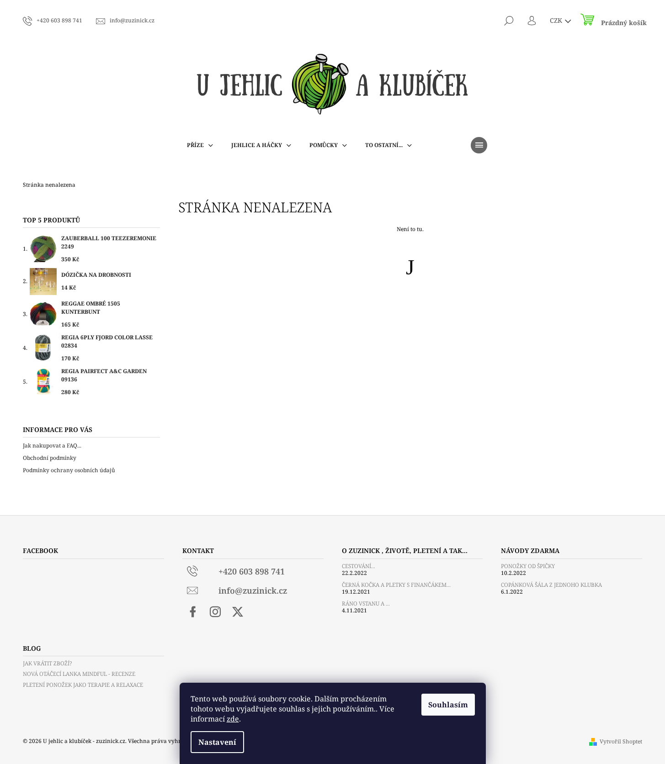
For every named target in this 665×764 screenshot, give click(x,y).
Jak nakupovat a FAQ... (52, 445)
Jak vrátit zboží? (47, 663)
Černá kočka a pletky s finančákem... (396, 585)
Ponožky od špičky (528, 566)
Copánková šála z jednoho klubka (551, 585)
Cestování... (358, 566)
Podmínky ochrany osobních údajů (69, 470)
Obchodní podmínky (49, 458)
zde (233, 719)
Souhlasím (448, 705)
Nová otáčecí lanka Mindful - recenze (79, 674)
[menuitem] (200, 145)
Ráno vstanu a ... (366, 603)
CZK (557, 20)
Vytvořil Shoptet (621, 741)
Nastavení (217, 742)
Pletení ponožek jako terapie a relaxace (83, 685)
